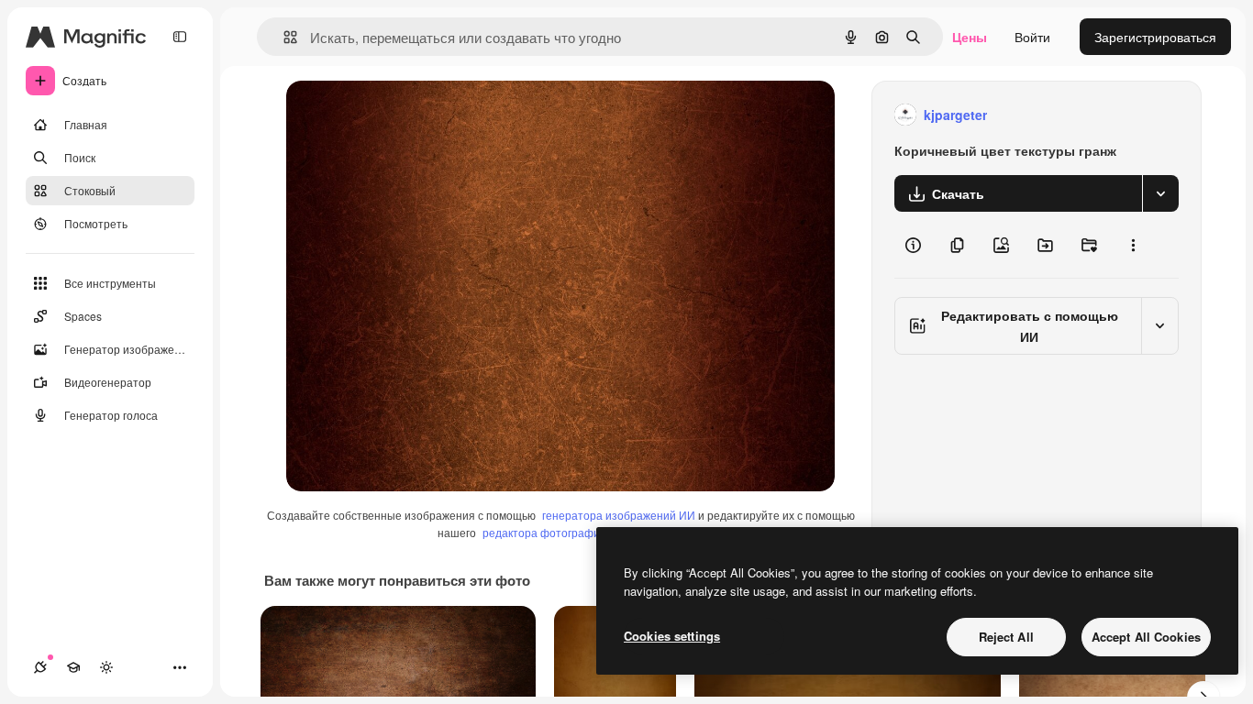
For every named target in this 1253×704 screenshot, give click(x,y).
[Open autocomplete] (283, 37)
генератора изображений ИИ (618, 514)
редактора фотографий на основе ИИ (581, 532)
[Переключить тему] (106, 667)
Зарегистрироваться (1155, 37)
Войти (1032, 37)
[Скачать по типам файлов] (1160, 193)
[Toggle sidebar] (179, 36)
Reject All (1006, 636)
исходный (409, 115)
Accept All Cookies (1146, 636)
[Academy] (73, 667)
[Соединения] (40, 667)
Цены (969, 37)
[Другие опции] (1132, 244)
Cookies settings (672, 635)
